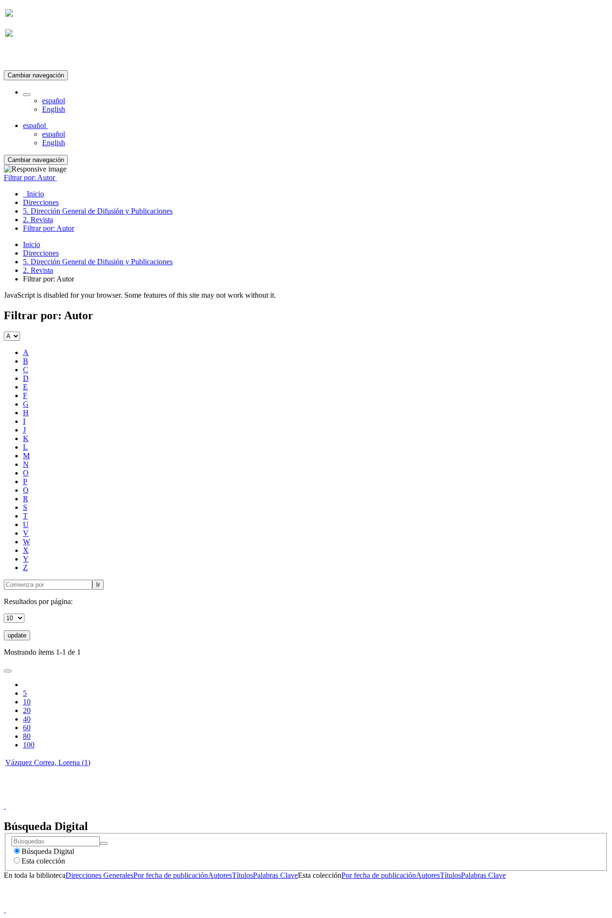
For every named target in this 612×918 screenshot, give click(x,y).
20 (27, 710)
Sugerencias (322, 797)
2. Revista (38, 270)
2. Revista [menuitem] (38, 220)
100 (28, 745)
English (53, 109)
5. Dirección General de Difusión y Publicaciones (98, 262)
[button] (27, 94)
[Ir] (104, 843)
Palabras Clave (275, 875)
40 (27, 719)
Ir (98, 584)
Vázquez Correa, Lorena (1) (47, 762)
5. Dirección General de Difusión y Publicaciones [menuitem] (98, 211)
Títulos (242, 875)
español (53, 101)
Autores (220, 875)
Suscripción (23, 57)
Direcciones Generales (99, 875)
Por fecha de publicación (170, 875)
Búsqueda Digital (48, 851)
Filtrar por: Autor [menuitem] (48, 228)
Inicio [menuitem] (33, 194)
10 (27, 702)
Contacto (285, 797)
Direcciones (41, 253)
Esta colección (43, 861)
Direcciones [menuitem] (41, 202)
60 (27, 728)
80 (27, 736)
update (17, 635)
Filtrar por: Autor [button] (30, 177)
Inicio (31, 244)
